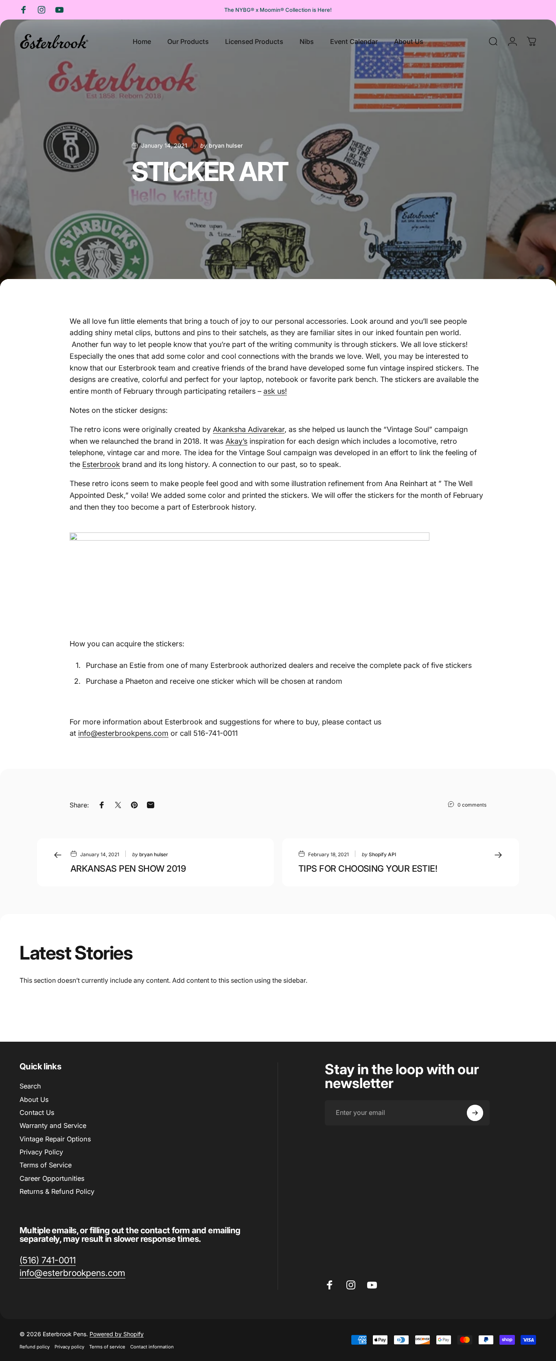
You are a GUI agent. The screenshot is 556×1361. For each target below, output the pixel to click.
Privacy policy (69, 1347)
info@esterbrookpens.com (123, 733)
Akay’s (236, 441)
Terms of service (107, 1347)
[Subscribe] (475, 1113)
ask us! (275, 391)
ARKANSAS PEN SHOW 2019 (128, 868)
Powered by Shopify (117, 1333)
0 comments (471, 804)
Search (30, 1086)
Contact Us (37, 1112)
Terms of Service (46, 1165)
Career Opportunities (52, 1178)
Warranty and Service (53, 1125)
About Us (34, 1099)
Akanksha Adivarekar (249, 429)
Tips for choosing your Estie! (367, 868)
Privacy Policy (41, 1152)
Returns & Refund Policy (57, 1191)
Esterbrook (101, 464)
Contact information (152, 1347)
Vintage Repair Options (55, 1139)
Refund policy (35, 1347)
